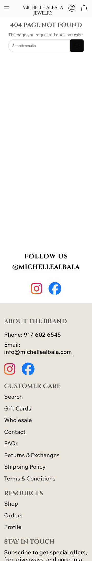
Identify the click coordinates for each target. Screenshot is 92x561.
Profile (12, 526)
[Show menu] (7, 8)
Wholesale (18, 420)
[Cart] (84, 8)
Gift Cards (17, 408)
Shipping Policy (24, 466)
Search (13, 396)
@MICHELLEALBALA (46, 267)
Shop (11, 503)
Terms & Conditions (29, 478)
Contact (15, 431)
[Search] (77, 45)
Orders (13, 515)
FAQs (11, 443)
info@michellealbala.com (38, 351)
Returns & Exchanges (32, 455)
